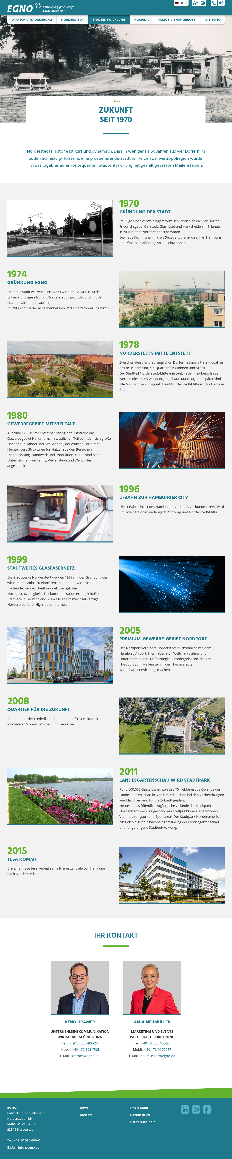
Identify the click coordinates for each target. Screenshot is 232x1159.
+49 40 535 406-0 (27, 1140)
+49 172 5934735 (85, 1049)
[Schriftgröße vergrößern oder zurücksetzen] (195, 3)
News (84, 1108)
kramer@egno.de (85, 1055)
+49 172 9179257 (157, 1049)
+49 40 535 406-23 (155, 1043)
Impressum (139, 1108)
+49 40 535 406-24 (83, 1043)
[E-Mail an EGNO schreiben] (221, 3)
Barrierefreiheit (142, 1122)
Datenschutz (140, 1115)
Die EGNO (212, 20)
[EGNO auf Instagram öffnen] (196, 1110)
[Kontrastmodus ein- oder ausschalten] (202, 3)
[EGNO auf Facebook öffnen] (207, 1110)
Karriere (86, 1115)
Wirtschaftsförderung (32, 20)
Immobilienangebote (176, 20)
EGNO (12, 1108)
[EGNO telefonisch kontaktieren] (214, 3)
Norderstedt (72, 20)
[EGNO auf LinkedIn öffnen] (185, 1110)
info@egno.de (28, 1147)
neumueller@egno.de (157, 1055)
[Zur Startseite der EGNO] (40, 11)
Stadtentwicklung (109, 20)
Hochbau (142, 20)
